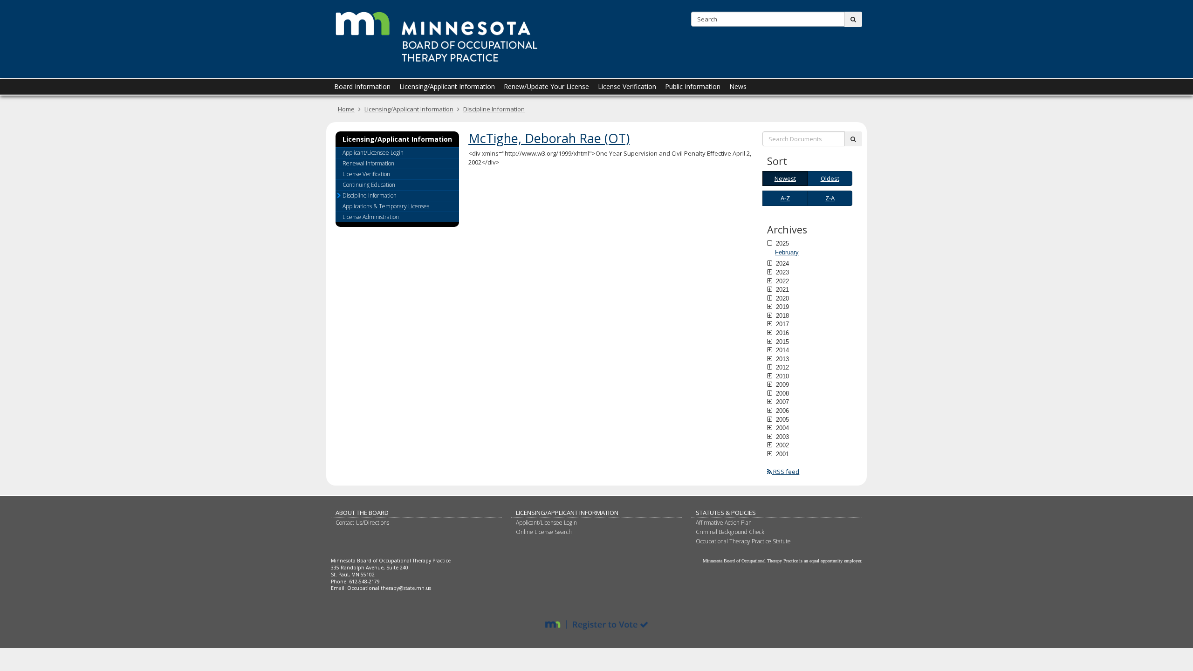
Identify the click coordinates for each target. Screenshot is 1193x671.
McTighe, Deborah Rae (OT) (549, 138)
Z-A (830, 198)
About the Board (362, 512)
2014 (781, 350)
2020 (781, 298)
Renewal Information (368, 163)
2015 (781, 341)
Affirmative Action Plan (724, 523)
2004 (781, 428)
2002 (781, 445)
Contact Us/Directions (362, 523)
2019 (781, 306)
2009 (781, 384)
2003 (781, 436)
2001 (781, 454)
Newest (785, 178)
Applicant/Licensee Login (373, 153)
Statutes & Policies (726, 512)
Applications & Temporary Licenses (386, 206)
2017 (781, 324)
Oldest (830, 178)
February (787, 252)
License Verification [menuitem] (627, 86)
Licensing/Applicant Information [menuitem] (447, 86)
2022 (781, 281)
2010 (781, 376)
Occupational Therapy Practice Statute (743, 541)
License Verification (366, 174)
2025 (781, 243)
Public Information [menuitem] (692, 86)
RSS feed (785, 471)
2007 (781, 401)
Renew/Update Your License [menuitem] (546, 86)
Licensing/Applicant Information (408, 109)
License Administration (371, 217)
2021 (781, 289)
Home (346, 109)
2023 (781, 272)
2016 (781, 332)
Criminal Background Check (730, 532)
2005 (781, 419)
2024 (781, 263)
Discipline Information (494, 109)
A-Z (785, 198)
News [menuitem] (738, 86)
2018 (781, 315)
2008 (781, 393)
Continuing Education (369, 185)
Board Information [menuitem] (362, 86)
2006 (781, 410)
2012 (781, 367)
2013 (781, 359)
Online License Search (544, 532)
